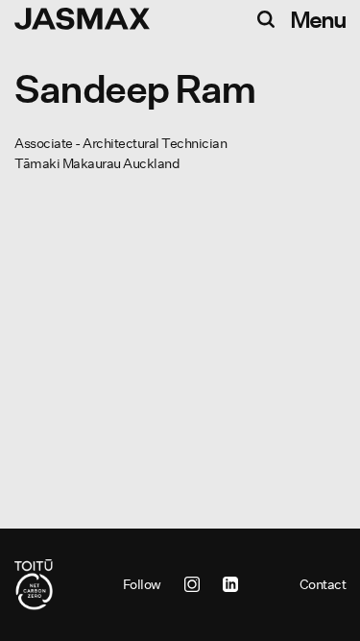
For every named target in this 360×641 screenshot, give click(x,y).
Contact (323, 584)
